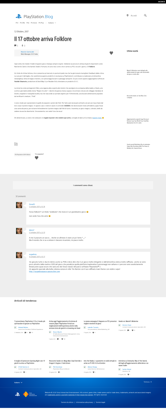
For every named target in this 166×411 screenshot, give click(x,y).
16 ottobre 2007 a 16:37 (37, 257)
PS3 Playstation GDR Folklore (22, 154)
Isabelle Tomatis (93, 327)
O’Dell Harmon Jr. (23, 367)
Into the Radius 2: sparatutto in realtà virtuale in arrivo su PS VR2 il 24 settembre (100, 362)
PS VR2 (22, 23)
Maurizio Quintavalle (27, 52)
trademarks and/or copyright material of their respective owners (70, 395)
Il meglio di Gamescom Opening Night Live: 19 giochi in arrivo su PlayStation (29, 362)
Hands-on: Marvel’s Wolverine (128, 321)
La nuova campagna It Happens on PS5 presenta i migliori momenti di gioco (100, 322)
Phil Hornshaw (57, 367)
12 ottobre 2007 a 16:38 (37, 207)
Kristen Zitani (126, 325)
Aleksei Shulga (92, 367)
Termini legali (100, 402)
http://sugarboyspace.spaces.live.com (44, 271)
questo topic (97, 118)
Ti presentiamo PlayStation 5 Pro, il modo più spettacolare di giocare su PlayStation (29, 322)
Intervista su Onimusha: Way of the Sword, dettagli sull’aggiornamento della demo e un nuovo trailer (133, 363)
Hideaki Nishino (23, 327)
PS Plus (41, 23)
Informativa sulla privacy (84, 402)
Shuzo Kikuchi (57, 332)
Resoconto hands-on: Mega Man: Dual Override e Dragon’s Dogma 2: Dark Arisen (65, 362)
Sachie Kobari (126, 369)
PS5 (17, 23)
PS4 (28, 23)
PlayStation (38, 16)
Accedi (134, 15)
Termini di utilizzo (67, 402)
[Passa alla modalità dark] (127, 15)
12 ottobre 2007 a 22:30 (37, 232)
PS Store (34, 23)
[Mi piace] (30, 332)
